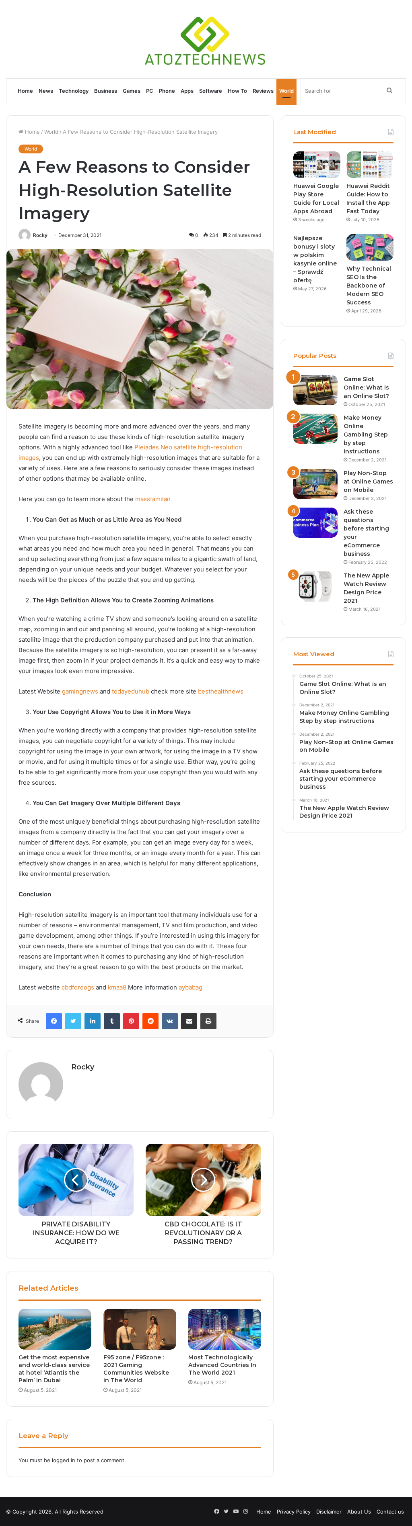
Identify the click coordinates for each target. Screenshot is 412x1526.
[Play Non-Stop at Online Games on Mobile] (315, 484)
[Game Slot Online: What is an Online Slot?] (315, 390)
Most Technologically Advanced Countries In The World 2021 (222, 1365)
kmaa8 (117, 987)
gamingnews (80, 691)
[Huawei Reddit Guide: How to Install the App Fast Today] (369, 164)
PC (149, 91)
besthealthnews (220, 691)
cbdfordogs (78, 987)
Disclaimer (329, 1511)
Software (210, 91)
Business (105, 91)
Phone (167, 91)
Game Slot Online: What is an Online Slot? (366, 387)
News (46, 91)
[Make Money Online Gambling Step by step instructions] (315, 429)
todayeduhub (130, 691)
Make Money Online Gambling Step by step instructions (366, 434)
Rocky (40, 235)
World (286, 91)
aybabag (190, 987)
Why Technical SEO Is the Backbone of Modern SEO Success (368, 285)
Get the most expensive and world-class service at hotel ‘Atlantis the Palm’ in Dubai (54, 1369)
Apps (187, 91)
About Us (359, 1511)
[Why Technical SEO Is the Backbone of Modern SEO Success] (369, 247)
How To (237, 91)
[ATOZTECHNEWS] (206, 39)
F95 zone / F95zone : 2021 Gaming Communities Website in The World (136, 1369)
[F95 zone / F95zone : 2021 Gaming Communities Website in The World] (139, 1329)
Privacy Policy (294, 1511)
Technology (74, 91)
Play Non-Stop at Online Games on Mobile (368, 481)
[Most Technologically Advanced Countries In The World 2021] (224, 1329)
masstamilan (153, 499)
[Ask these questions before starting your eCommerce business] (315, 523)
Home (25, 91)
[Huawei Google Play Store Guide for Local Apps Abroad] (316, 164)
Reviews (263, 91)
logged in (63, 1460)
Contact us (390, 1511)
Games (131, 91)
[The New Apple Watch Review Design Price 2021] (315, 586)
